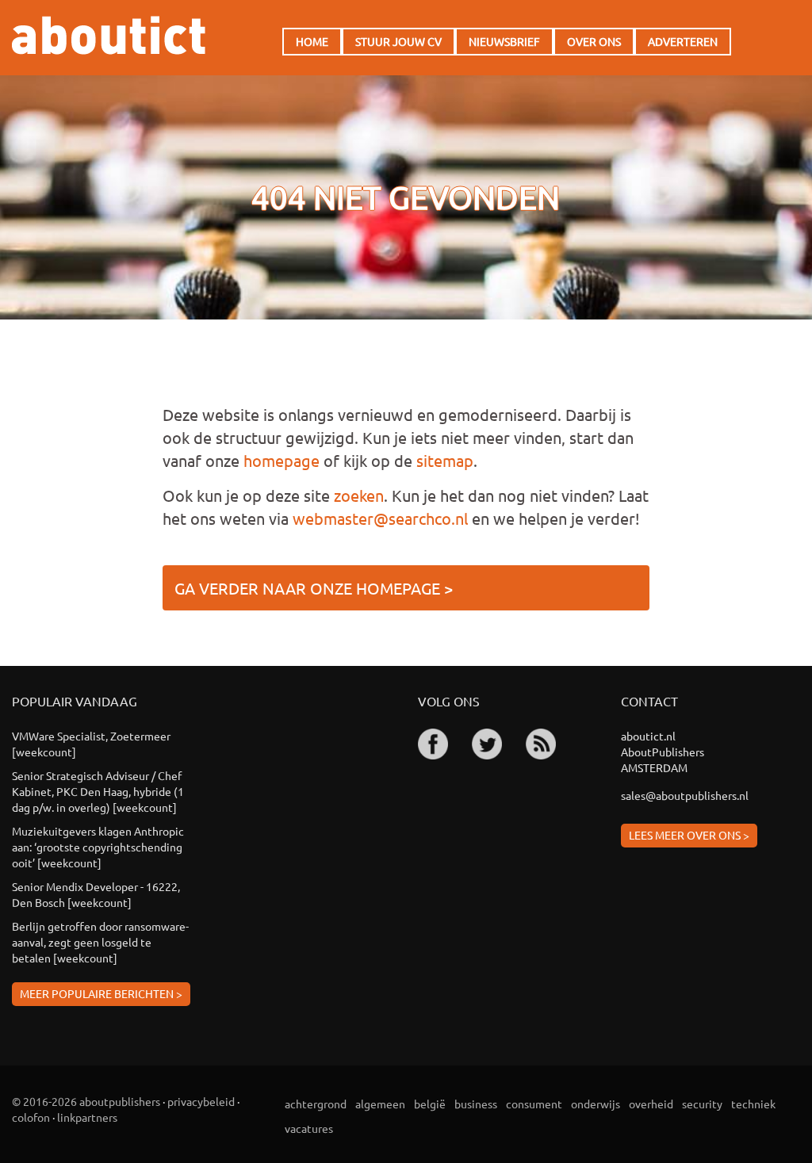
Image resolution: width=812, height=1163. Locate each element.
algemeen (380, 1103)
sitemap (444, 460)
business (475, 1103)
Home (312, 41)
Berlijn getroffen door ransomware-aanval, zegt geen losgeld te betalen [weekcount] (100, 942)
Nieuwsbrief (504, 41)
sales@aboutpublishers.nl (685, 795)
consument (534, 1103)
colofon (31, 1117)
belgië (430, 1103)
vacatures (309, 1128)
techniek (753, 1103)
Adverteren (683, 41)
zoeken (359, 495)
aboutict (108, 35)
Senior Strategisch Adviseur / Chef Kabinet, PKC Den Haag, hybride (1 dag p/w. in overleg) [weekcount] (98, 791)
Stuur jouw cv (398, 41)
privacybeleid (201, 1101)
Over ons (594, 41)
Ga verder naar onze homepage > (313, 588)
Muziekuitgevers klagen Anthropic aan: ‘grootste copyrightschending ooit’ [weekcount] (98, 847)
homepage (281, 460)
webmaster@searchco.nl (380, 518)
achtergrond (316, 1103)
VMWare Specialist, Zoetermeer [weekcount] (91, 744)
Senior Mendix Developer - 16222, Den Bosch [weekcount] (96, 894)
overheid (651, 1103)
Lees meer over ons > (689, 835)
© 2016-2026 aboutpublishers (86, 1101)
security (702, 1103)
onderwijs (595, 1103)
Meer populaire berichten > (101, 993)
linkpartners (87, 1117)
